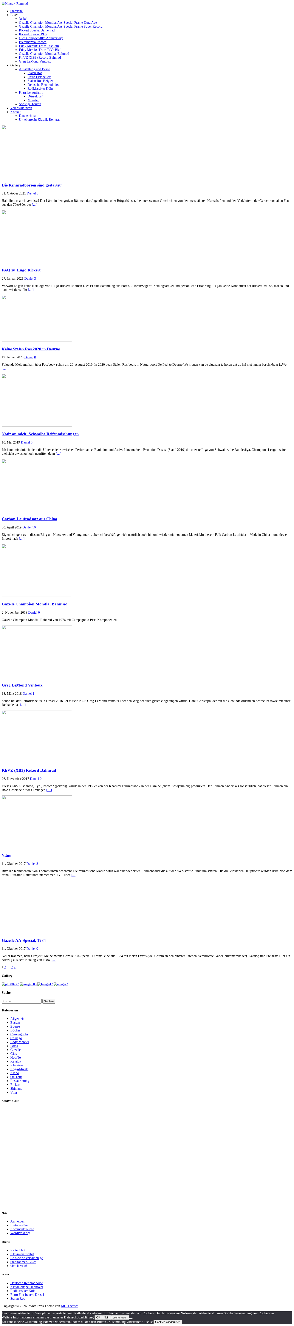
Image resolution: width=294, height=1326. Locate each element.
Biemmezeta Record (32, 42)
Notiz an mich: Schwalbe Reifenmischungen (40, 434)
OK (98, 1317)
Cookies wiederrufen (167, 1322)
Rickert (15, 1084)
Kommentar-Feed (22, 1229)
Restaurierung (19, 1081)
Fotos (14, 1046)
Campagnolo (19, 1034)
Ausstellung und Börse (34, 69)
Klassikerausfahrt (30, 92)
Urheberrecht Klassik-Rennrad (39, 119)
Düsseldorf (35, 96)
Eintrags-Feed (19, 1225)
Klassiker (16, 1065)
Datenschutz (27, 116)
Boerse (15, 1026)
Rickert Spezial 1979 (33, 34)
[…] (34, 204)
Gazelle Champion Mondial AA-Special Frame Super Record (60, 26)
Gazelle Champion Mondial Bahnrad (44, 53)
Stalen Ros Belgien (41, 81)
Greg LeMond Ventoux (35, 61)
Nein (106, 1317)
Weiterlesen (120, 1317)
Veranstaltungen (21, 108)
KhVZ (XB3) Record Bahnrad (40, 57)
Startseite (16, 11)
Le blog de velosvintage (26, 1258)
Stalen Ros (35, 73)
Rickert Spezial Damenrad (37, 30)
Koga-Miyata (19, 1069)
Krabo (14, 1073)
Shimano (16, 1088)
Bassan (15, 1022)
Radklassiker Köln (40, 88)
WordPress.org (20, 1233)
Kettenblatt (17, 1250)
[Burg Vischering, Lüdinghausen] (28, 984)
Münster (33, 100)
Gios (13, 1053)
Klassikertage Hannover (26, 1287)
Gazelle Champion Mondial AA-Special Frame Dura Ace (58, 22)
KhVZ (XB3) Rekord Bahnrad (29, 770)
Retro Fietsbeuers (39, 77)
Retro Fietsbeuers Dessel (27, 1294)
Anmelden (17, 1221)
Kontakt (15, 112)
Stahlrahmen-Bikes (23, 1262)
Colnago (16, 1038)
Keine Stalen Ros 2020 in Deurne (31, 349)
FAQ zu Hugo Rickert (21, 270)
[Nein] (131, 1318)
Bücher (15, 1030)
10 (34, 527)
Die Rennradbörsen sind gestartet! (32, 185)
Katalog (15, 1061)
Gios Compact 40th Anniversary (41, 38)
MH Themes (69, 1306)
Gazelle (15, 1050)
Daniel (31, 193)
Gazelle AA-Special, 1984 (24, 940)
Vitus (6, 855)
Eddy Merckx (19, 1042)
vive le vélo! (18, 1266)
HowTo (15, 1057)
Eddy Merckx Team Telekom (39, 46)
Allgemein (17, 1018)
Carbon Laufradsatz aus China (29, 519)
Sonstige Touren (30, 104)
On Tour (16, 1077)
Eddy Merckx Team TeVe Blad (40, 50)
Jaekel (23, 18)
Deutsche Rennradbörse (44, 84)
